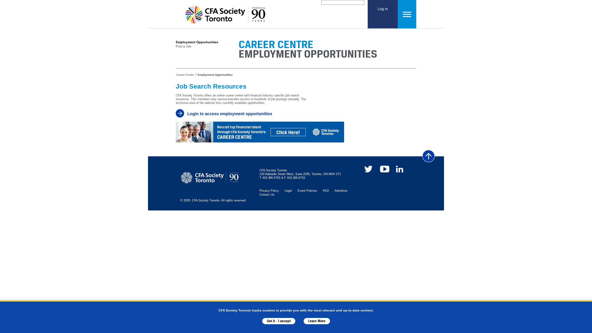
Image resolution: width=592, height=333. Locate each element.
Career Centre (185, 75)
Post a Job (183, 46)
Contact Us (266, 194)
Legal (288, 190)
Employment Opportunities (197, 42)
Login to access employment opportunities (229, 113)
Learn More (316, 321)
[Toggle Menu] (407, 14)
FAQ (326, 190)
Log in (383, 9)
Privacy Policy (269, 190)
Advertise (341, 190)
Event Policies (307, 190)
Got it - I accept (279, 321)
